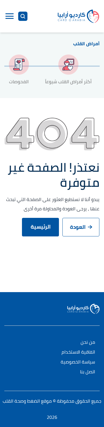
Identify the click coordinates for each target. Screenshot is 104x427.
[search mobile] (22, 16)
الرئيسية (41, 226)
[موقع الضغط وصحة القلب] (78, 16)
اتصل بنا (87, 372)
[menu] (9, 16)
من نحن (88, 342)
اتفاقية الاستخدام (78, 352)
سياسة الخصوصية (78, 362)
